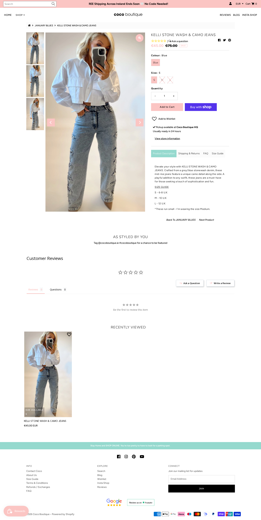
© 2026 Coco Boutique (37, 514)
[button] (190, 119)
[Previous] (51, 122)
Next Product (206, 219)
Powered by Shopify (63, 514)
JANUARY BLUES (44, 25)
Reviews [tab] (33, 289)
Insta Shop (103, 482)
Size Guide (217, 153)
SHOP (19, 15)
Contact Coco (34, 471)
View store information (167, 138)
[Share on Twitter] (224, 40)
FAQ (205, 153)
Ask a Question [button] (191, 283)
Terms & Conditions (37, 482)
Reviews (102, 487)
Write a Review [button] (222, 283)
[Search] (53, 4)
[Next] (139, 122)
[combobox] (29, 4)
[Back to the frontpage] (30, 25)
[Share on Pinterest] (229, 40)
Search (101, 471)
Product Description (164, 153)
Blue (155, 62)
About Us (31, 475)
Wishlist (101, 479)
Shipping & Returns (189, 153)
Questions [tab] (56, 289)
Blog (99, 475)
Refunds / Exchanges (38, 487)
